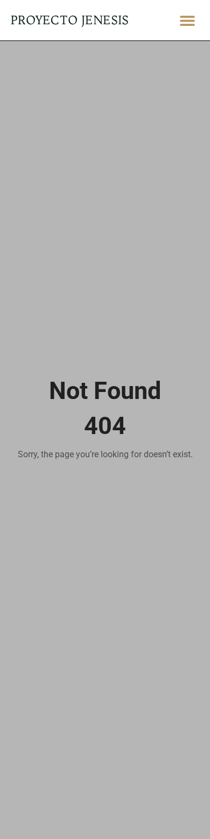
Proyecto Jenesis (70, 19)
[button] (187, 20)
